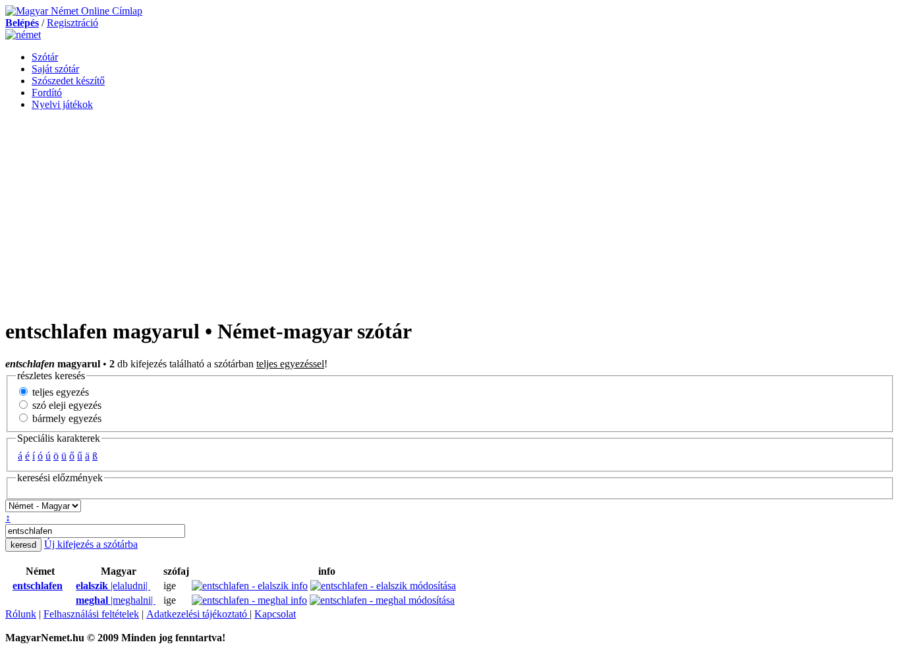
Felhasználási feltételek (91, 614)
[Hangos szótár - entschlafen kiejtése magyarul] (71, 586)
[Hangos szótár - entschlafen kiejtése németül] (8, 586)
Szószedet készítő (68, 80)
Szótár (45, 57)
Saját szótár (55, 68)
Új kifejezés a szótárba (91, 544)
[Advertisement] (450, 213)
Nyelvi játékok (62, 104)
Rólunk (20, 614)
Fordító (47, 92)
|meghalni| (115, 600)
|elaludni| (113, 585)
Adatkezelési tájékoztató (198, 614)
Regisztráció (72, 22)
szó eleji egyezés (65, 405)
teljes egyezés (59, 392)
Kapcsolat (275, 614)
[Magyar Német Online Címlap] (73, 10)
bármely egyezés (65, 418)
